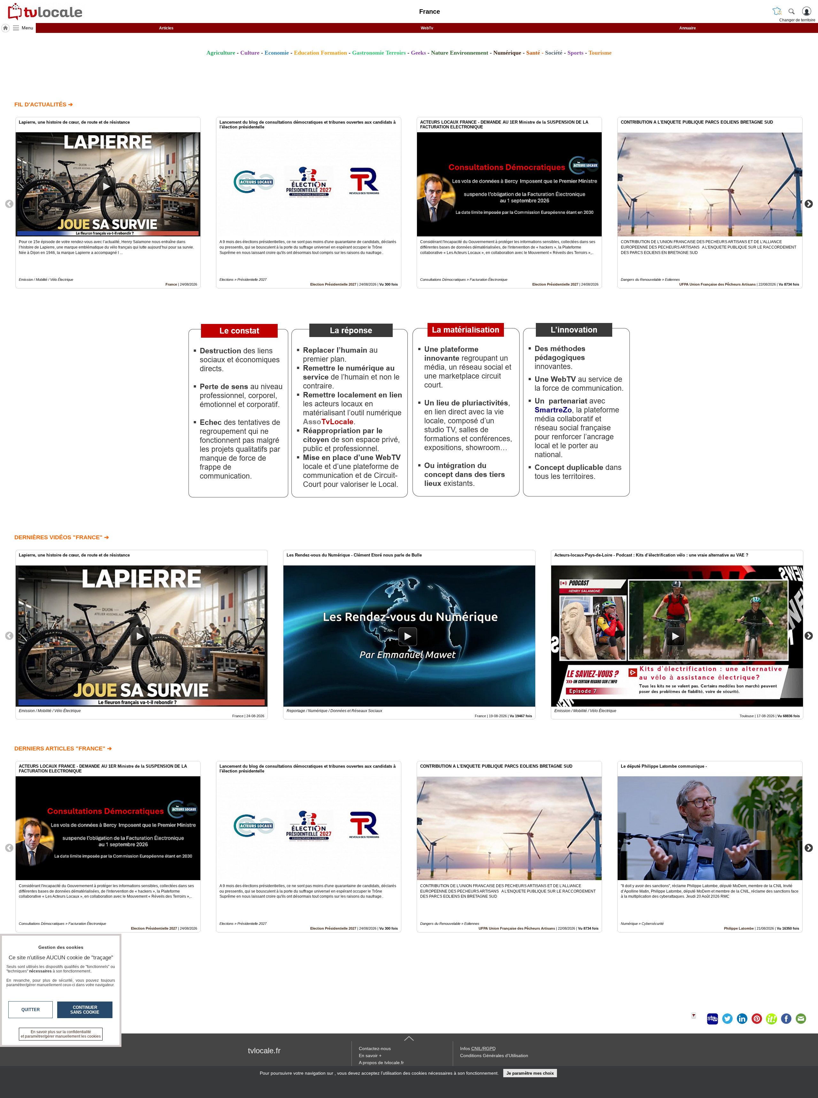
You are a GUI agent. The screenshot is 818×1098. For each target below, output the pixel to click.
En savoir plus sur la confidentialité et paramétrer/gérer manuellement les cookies (61, 1034)
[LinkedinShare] (742, 1018)
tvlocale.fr (264, 1050)
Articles (166, 28)
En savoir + (370, 1055)
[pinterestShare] (756, 1018)
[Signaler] (697, 1018)
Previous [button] (9, 203)
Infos (478, 1048)
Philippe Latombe (739, 928)
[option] (108, 202)
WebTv (427, 28)
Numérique (507, 53)
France (171, 284)
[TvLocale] (44, 11)
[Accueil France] (5, 28)
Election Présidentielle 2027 (333, 284)
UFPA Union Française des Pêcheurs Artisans (717, 284)
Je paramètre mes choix (530, 1073)
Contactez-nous (375, 1048)
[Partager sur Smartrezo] (712, 1018)
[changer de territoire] (777, 11)
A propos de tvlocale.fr (381, 1062)
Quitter (30, 1009)
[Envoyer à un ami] (800, 1018)
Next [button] (809, 203)
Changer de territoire (797, 20)
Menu (27, 27)
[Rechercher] (791, 11)
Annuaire (687, 28)
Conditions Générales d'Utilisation (494, 1055)
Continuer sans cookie (84, 1010)
